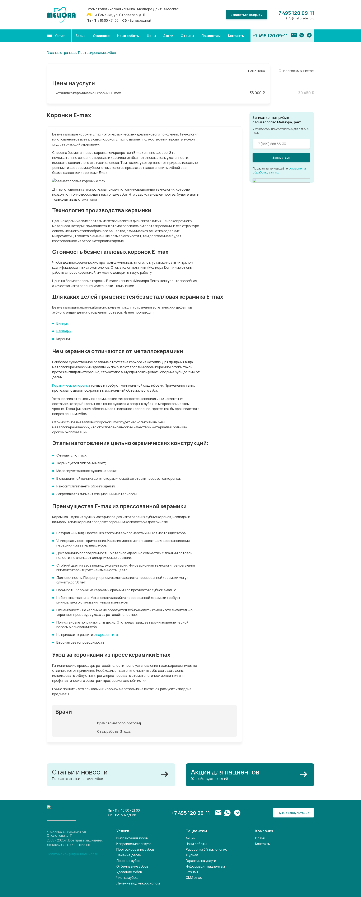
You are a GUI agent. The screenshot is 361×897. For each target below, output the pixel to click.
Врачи (80, 35)
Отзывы (187, 35)
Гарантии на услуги (201, 860)
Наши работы (128, 35)
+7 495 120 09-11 (295, 12)
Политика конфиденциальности (72, 854)
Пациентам (211, 35)
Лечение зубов (128, 860)
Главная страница (61, 52)
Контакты (236, 35)
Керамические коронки (71, 385)
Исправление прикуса (133, 843)
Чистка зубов (127, 877)
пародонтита (107, 634)
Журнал (192, 855)
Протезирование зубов (97, 52)
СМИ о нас (194, 877)
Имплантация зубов (132, 838)
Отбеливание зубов (132, 866)
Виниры (62, 323)
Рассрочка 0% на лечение (206, 849)
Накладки (63, 331)
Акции (168, 35)
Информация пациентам (205, 866)
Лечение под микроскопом (138, 883)
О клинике (101, 35)
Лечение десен (128, 855)
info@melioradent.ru (300, 18)
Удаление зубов (129, 872)
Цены (151, 35)
